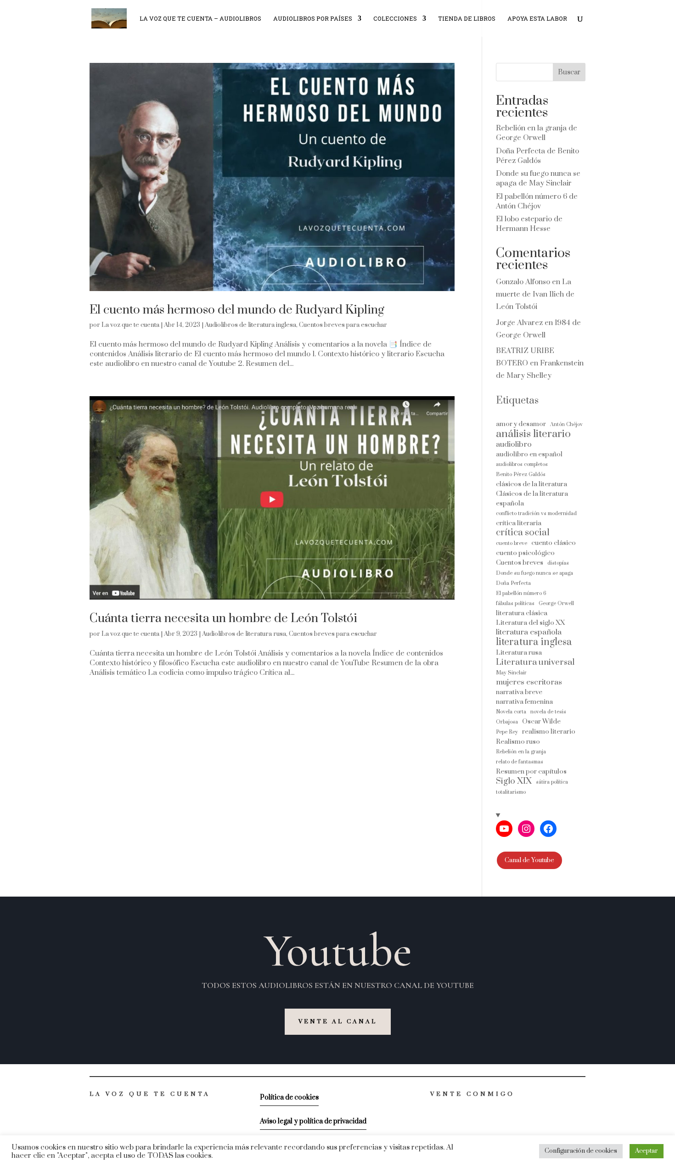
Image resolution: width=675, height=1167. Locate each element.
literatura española (529, 632)
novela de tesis (548, 711)
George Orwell (556, 603)
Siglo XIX (514, 781)
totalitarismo (511, 792)
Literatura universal (535, 662)
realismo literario (548, 731)
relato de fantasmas (519, 761)
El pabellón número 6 (521, 593)
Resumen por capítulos (531, 771)
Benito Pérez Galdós (521, 474)
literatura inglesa (534, 642)
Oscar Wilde (541, 721)
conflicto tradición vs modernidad (536, 513)
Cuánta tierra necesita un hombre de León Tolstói (223, 618)
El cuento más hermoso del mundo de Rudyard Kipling (237, 310)
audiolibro (514, 444)
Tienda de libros (466, 18)
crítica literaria (518, 523)
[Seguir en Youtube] (433, 1109)
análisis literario (533, 434)
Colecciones (395, 18)
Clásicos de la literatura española (532, 498)
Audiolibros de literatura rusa (244, 634)
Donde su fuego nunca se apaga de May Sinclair (538, 178)
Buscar (569, 72)
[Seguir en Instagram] (451, 1109)
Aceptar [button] (646, 1151)
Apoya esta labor (537, 18)
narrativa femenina (524, 701)
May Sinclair (511, 672)
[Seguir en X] (488, 1109)
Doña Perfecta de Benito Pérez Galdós (537, 155)
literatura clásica (521, 613)
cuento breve (511, 543)
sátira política (552, 782)
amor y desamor (521, 424)
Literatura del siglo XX (530, 622)
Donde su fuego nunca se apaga (534, 573)
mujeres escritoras (529, 682)
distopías (558, 563)
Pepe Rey (507, 732)
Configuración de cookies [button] (581, 1151)
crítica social (523, 533)
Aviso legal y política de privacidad (313, 1121)
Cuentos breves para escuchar (343, 325)
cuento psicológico (525, 553)
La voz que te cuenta (130, 325)
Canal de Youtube (529, 860)
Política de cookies (289, 1097)
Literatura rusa (519, 652)
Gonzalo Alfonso (523, 281)
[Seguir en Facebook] (469, 1109)
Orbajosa (507, 721)
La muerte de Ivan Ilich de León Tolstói (535, 294)
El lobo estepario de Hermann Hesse (529, 223)
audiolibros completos (522, 464)
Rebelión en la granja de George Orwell (536, 132)
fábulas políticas (515, 603)
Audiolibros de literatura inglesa (250, 325)
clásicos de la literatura (531, 484)
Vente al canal (337, 1021)
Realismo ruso (518, 741)
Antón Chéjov (566, 424)
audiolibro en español (529, 454)
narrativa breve (519, 692)
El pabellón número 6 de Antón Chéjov (537, 201)
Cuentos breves (519, 562)
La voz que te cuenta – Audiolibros (200, 18)
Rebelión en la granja (521, 751)
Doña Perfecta (513, 583)
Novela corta (511, 711)
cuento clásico (553, 543)
